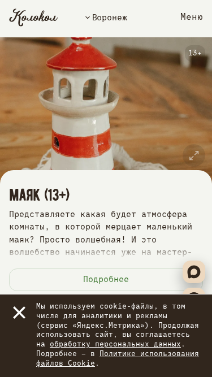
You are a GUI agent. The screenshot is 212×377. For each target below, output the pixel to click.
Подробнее (106, 279)
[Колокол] (33, 17)
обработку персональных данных (115, 344)
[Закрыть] (19, 312)
